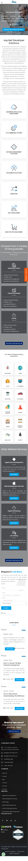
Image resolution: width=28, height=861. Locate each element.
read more (14, 474)
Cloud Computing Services (9, 808)
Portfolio (4, 789)
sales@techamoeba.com (10, 753)
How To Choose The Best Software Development (12, 664)
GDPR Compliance (14, 853)
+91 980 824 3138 (8, 759)
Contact (4, 783)
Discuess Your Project (13, 343)
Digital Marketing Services (9, 805)
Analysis (5, 691)
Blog (3, 779)
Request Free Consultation (13, 29)
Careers (4, 776)
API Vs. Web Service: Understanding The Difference (13, 695)
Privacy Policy (20, 851)
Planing (5, 660)
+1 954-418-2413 (8, 765)
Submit (6, 608)
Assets (11, 634)
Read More (10, 649)
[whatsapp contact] (3, 854)
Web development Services (9, 799)
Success (11, 691)
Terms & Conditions (10, 851)
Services (4, 786)
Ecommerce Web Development (11, 811)
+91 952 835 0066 (8, 762)
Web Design (5, 802)
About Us (4, 773)
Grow (10, 660)
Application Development (9, 795)
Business (5, 634)
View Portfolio (13, 731)
